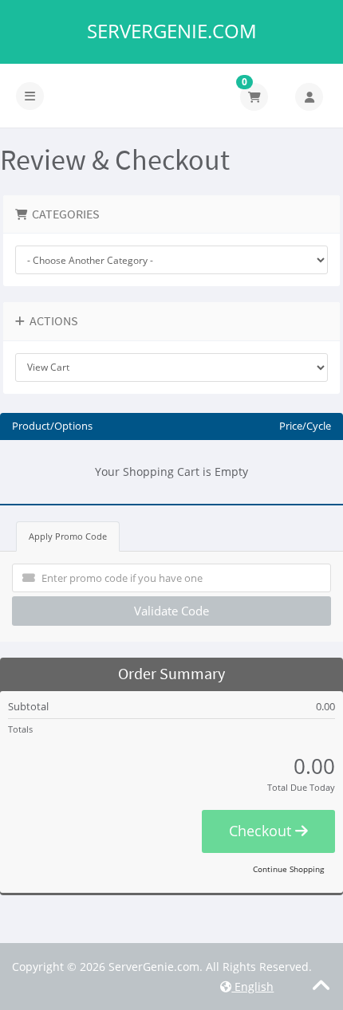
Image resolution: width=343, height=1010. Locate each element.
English (252, 986)
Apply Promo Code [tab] (68, 536)
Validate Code (171, 611)
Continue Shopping (288, 868)
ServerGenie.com (172, 31)
